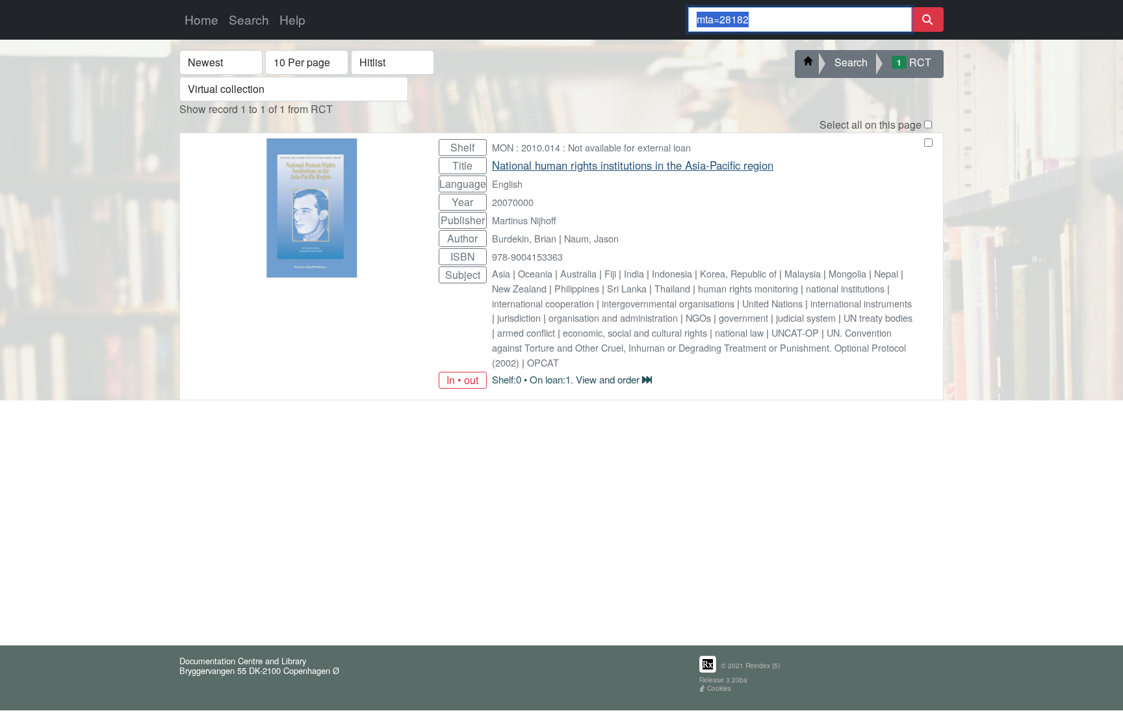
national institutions (845, 288)
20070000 (513, 202)
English (507, 183)
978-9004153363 (527, 256)
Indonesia (672, 273)
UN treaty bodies (878, 317)
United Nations (772, 303)
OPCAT (543, 362)
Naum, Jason (591, 238)
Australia (578, 273)
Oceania (535, 273)
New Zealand (519, 288)
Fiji (610, 273)
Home (201, 19)
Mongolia (847, 273)
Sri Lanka (627, 288)
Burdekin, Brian (524, 238)
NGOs (698, 317)
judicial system (806, 317)
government (743, 317)
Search (249, 19)
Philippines (576, 288)
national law (739, 332)
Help (292, 19)
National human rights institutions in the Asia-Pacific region (632, 165)
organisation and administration (613, 317)
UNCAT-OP (795, 332)
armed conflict (526, 332)
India (634, 273)
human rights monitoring (748, 288)
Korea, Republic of (738, 273)
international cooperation (543, 303)
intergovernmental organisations (668, 303)
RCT (914, 62)
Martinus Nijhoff (524, 220)
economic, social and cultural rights (635, 332)
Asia (501, 273)
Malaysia (802, 273)
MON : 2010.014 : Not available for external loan (591, 147)
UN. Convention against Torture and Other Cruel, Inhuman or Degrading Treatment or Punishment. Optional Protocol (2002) (699, 347)
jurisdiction (519, 317)
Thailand (672, 288)
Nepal (886, 273)
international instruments (861, 303)
